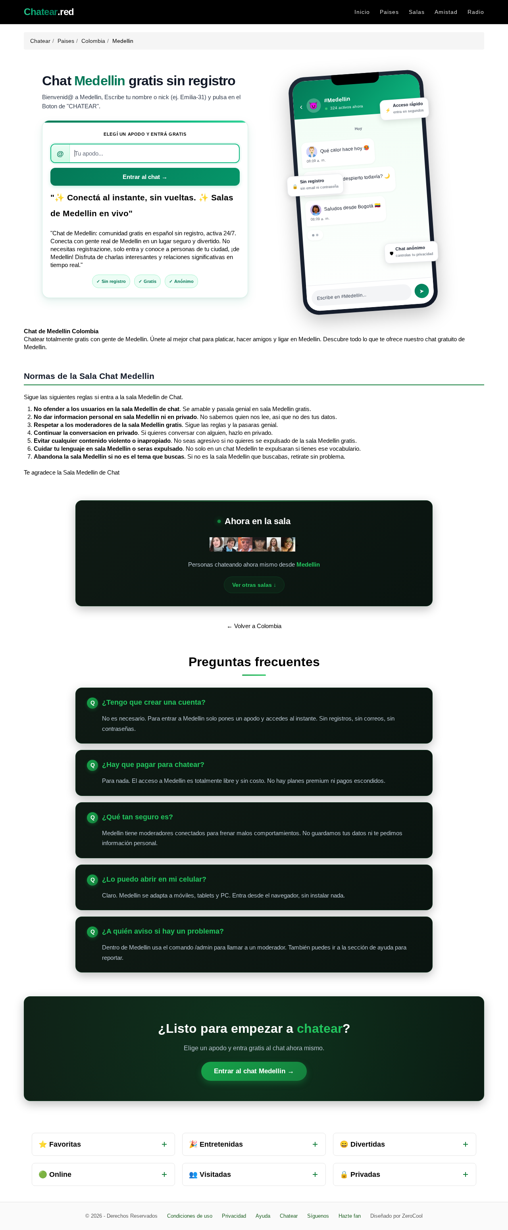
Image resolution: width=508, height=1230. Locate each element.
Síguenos (318, 1216)
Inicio (362, 12)
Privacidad (234, 1216)
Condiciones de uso (189, 1216)
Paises (389, 12)
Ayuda (263, 1216)
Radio (476, 12)
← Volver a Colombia (254, 626)
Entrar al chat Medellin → (254, 1071)
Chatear (40, 41)
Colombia (93, 41)
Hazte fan (350, 1216)
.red (49, 12)
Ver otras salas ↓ (254, 585)
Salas (417, 12)
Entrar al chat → (145, 176)
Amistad (446, 12)
